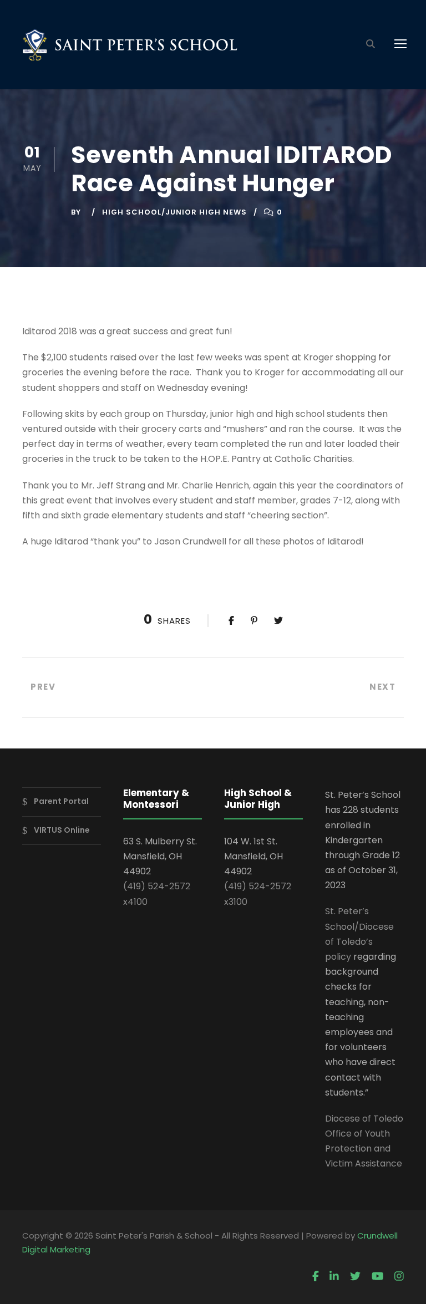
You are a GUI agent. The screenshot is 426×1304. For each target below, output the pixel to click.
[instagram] (399, 1277)
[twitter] (355, 1277)
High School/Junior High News (174, 212)
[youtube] (377, 1277)
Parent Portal (61, 801)
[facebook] (315, 1277)
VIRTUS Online (62, 830)
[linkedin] (334, 1277)
